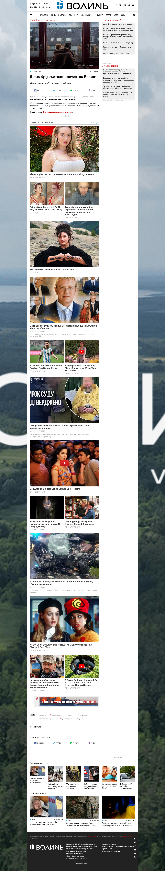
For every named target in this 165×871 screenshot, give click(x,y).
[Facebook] (116, 5)
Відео (123, 15)
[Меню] (31, 15)
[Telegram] (128, 5)
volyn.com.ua (92, 836)
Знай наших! (86, 15)
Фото (116, 15)
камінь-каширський (48, 719)
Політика (62, 15)
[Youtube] (133, 5)
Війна (53, 15)
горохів (70, 715)
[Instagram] (124, 5)
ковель (43, 715)
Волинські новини (36, 20)
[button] (47, 4)
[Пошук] (134, 15)
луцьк (80, 719)
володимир (83, 715)
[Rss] (134, 857)
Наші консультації (51, 20)
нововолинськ (56, 715)
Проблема (73, 15)
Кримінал (99, 15)
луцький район (67, 719)
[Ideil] (82, 863)
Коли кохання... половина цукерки (57, 112)
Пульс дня (44, 15)
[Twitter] (120, 5)
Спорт (108, 15)
